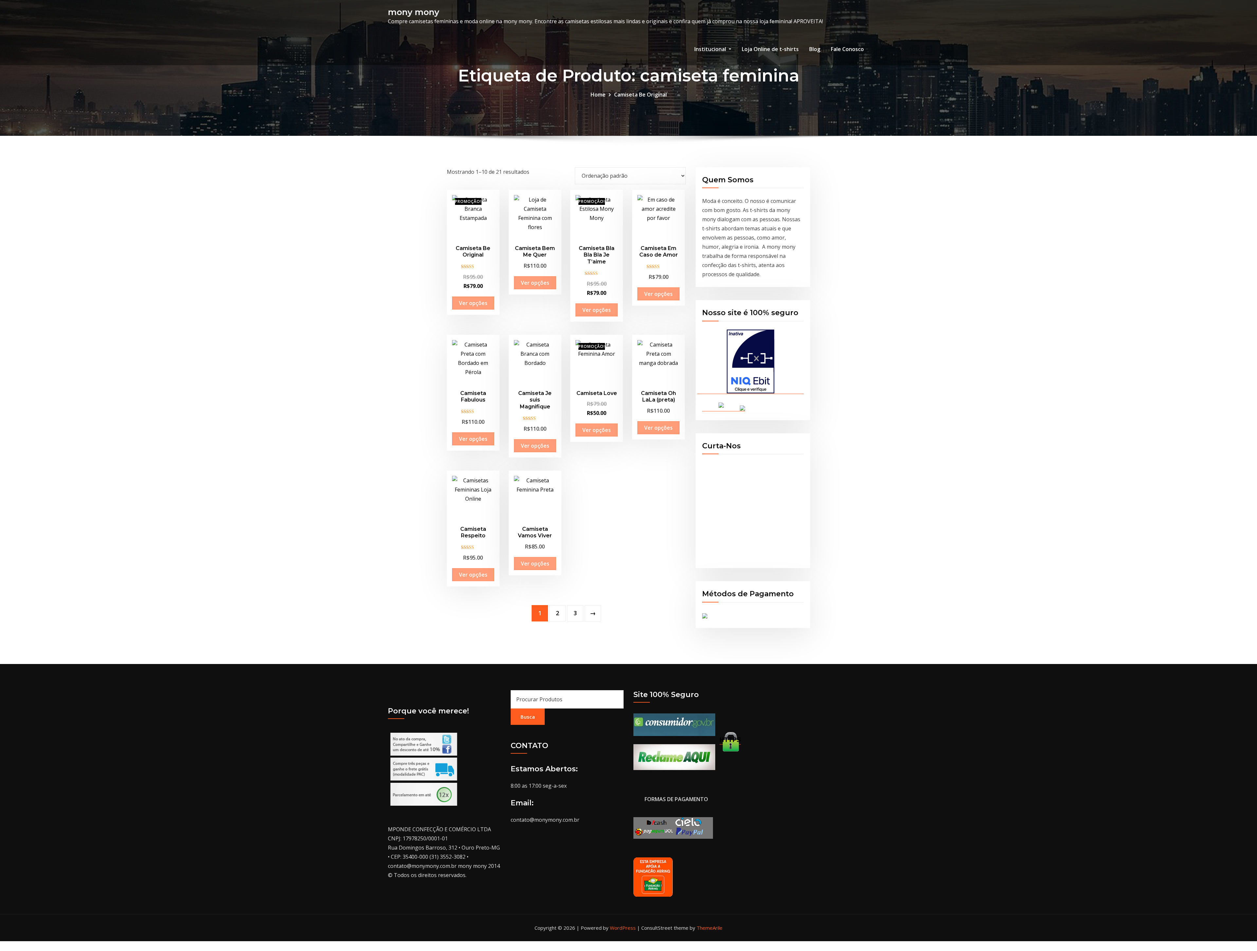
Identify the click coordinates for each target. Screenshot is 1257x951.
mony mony (413, 12)
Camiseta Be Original (640, 94)
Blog (814, 49)
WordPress (623, 927)
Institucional (710, 49)
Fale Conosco (847, 49)
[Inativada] (750, 362)
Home (598, 94)
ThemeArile (709, 927)
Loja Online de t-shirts (770, 49)
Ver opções (473, 303)
